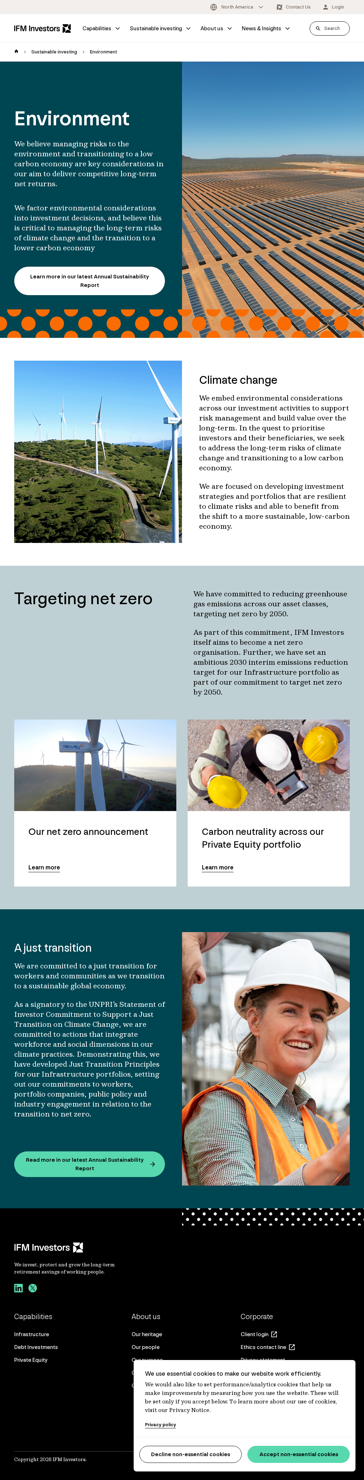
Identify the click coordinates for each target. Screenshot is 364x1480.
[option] (237, 7)
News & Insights (261, 28)
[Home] (42, 28)
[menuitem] (101, 28)
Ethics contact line (263, 1347)
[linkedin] (18, 1289)
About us (211, 28)
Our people (146, 1347)
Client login (254, 1334)
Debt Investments (36, 1347)
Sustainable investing (156, 28)
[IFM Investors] (72, 1247)
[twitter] (32, 1289)
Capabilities (96, 28)
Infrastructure (31, 1334)
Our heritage (147, 1334)
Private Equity (31, 1359)
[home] (16, 52)
